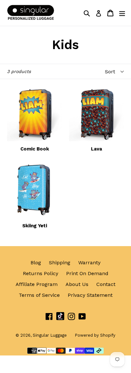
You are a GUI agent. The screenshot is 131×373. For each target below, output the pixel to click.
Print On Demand (87, 273)
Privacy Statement (90, 295)
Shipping (59, 263)
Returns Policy (40, 273)
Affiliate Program (37, 284)
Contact (105, 284)
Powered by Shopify (95, 335)
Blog (36, 263)
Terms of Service (39, 295)
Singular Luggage (50, 335)
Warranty (89, 263)
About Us (77, 284)
